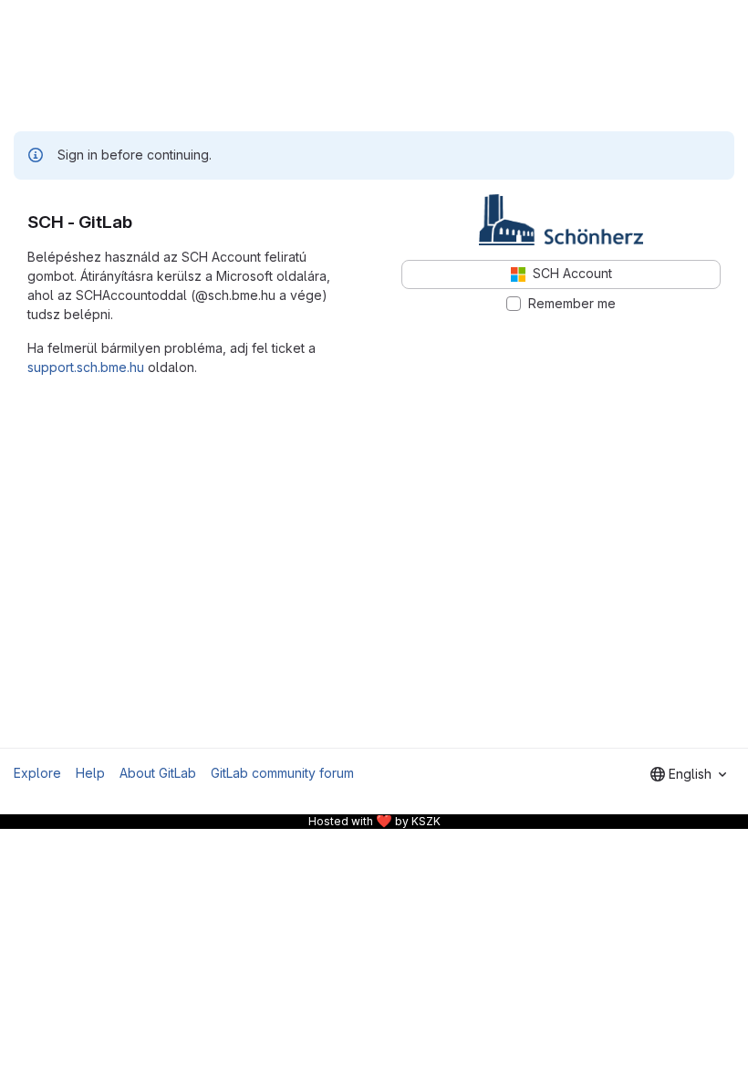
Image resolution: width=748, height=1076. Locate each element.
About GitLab (157, 773)
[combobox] (688, 774)
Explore (37, 773)
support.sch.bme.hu (85, 367)
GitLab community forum (282, 773)
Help (90, 773)
